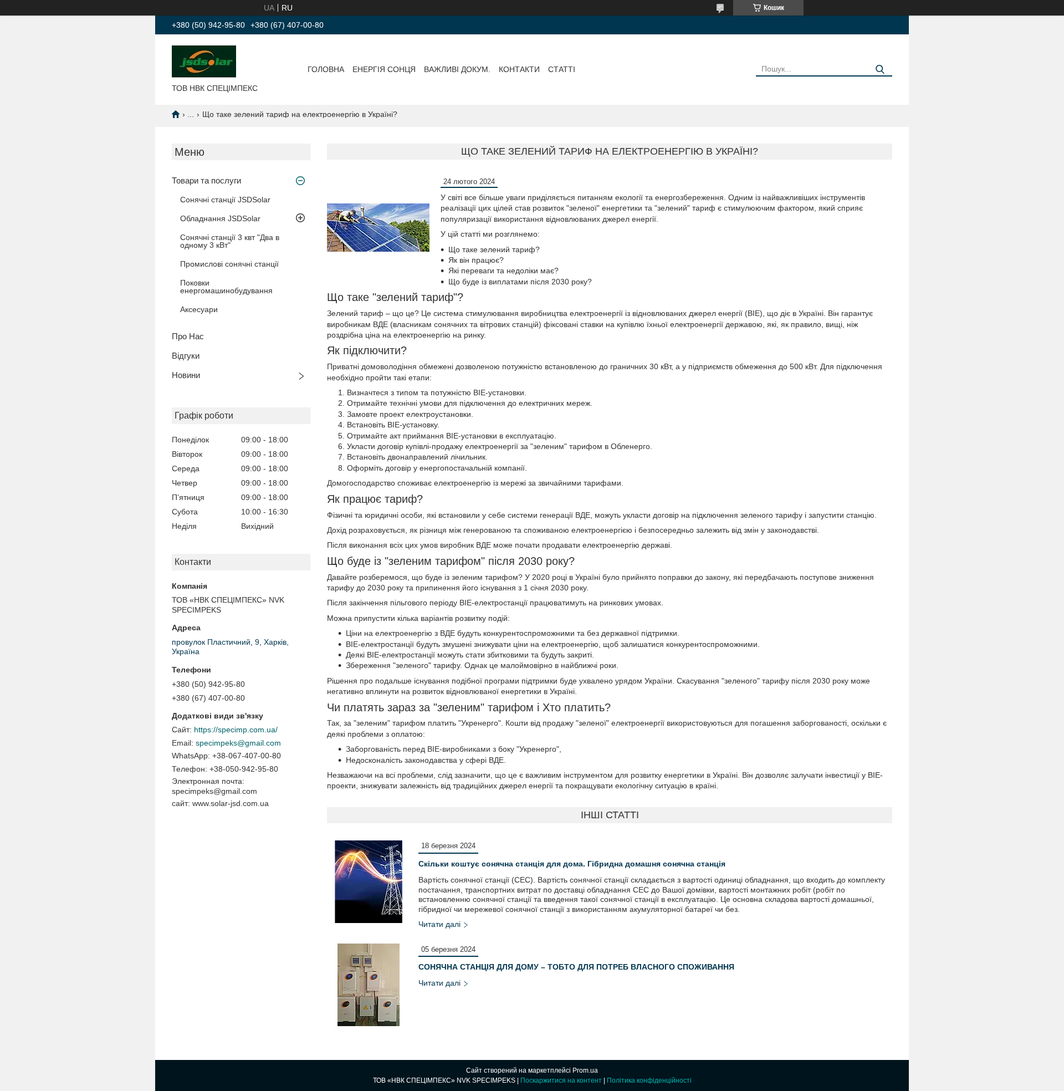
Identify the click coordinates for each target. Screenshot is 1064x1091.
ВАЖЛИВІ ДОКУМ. (457, 69)
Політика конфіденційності (649, 1080)
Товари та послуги (206, 180)
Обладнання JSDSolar (220, 218)
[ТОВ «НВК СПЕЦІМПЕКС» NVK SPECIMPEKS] (204, 61)
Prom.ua (585, 1070)
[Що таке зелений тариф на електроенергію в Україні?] (378, 227)
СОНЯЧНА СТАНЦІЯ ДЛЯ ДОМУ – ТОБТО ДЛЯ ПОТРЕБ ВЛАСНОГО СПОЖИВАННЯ (576, 966)
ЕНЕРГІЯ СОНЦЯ (384, 69)
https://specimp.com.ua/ (236, 729)
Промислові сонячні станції (229, 263)
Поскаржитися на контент (561, 1080)
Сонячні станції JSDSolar (225, 199)
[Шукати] (879, 70)
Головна (326, 69)
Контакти (519, 69)
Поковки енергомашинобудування (226, 286)
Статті (561, 69)
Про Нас (188, 336)
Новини (186, 375)
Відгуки (186, 355)
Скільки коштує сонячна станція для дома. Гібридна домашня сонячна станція (571, 863)
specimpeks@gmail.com (238, 742)
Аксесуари (199, 309)
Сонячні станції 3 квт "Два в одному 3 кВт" (229, 241)
